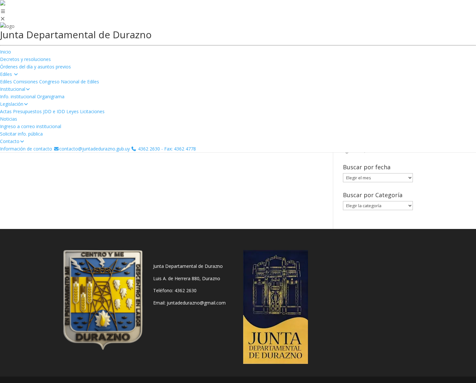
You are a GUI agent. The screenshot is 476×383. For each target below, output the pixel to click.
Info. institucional (18, 96)
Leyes (72, 111)
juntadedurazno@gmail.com (196, 303)
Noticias (8, 119)
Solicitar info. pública (21, 134)
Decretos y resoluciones (25, 59)
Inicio (5, 52)
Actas (6, 111)
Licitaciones (92, 111)
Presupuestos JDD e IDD (39, 111)
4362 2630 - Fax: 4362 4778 (166, 149)
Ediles (6, 81)
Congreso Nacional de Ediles (69, 81)
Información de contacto (26, 149)
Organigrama (50, 96)
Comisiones (25, 81)
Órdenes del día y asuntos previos (35, 67)
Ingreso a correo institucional (30, 126)
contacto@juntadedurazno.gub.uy (94, 149)
